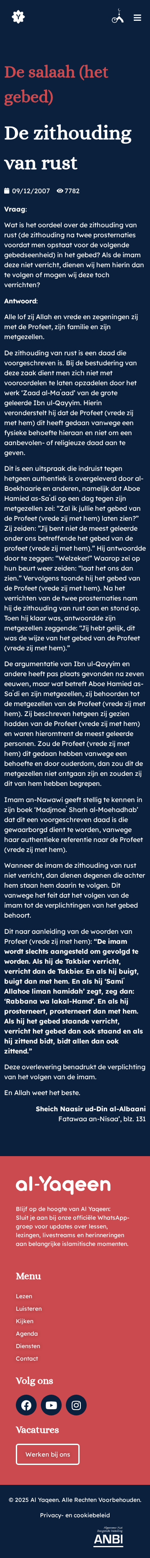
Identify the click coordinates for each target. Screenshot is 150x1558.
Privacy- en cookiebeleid (75, 1515)
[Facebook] (26, 1405)
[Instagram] (76, 1405)
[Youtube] (51, 1405)
